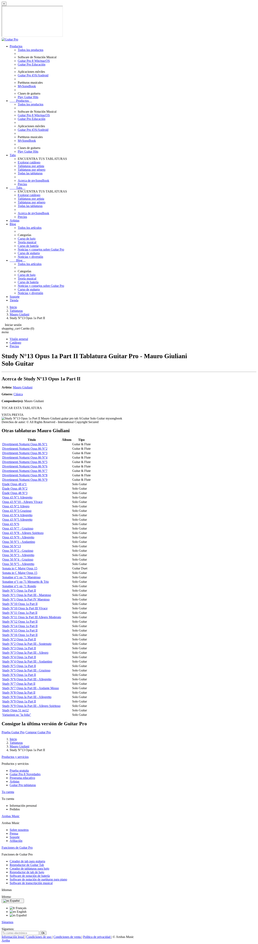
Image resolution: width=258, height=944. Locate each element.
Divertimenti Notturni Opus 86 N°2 (24, 448)
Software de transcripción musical (31, 883)
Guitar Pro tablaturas (23, 785)
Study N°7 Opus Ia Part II (18, 683)
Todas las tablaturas (30, 173)
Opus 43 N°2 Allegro (15, 506)
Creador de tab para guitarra (27, 861)
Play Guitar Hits (28, 97)
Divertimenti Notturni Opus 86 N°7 (24, 471)
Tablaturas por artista (31, 166)
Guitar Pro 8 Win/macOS (34, 60)
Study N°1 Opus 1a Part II (19, 590)
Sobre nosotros (19, 830)
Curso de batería (28, 246)
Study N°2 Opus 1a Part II (19, 639)
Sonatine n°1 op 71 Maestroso (21, 577)
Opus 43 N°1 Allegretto (17, 497)
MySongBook (27, 86)
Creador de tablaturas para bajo (29, 868)
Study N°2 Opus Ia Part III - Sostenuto (26, 643)
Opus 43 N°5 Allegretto (17, 519)
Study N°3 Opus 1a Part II (19, 648)
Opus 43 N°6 (10, 524)
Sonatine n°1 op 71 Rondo (19, 586)
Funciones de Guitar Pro (17, 847)
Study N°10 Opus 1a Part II (19, 604)
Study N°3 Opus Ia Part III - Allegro (25, 652)
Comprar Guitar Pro (38, 732)
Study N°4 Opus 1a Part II (19, 657)
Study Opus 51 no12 (15, 710)
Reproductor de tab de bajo (27, 872)
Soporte (15, 296)
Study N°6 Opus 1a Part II (19, 675)
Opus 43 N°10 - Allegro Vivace (22, 502)
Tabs (13, 155)
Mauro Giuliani (22, 387)
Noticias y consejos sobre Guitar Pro (41, 249)
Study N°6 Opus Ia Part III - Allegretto (26, 679)
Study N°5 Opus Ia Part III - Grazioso (26, 670)
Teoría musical (27, 242)
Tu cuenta (8, 792)
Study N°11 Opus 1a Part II (19, 612)
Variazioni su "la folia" (16, 714)
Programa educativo (22, 778)
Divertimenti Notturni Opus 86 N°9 (24, 479)
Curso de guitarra (29, 253)
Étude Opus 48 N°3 (14, 493)
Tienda (14, 300)
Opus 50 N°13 (11, 546)
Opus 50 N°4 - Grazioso (17, 559)
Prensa (14, 833)
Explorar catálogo (29, 162)
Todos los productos (30, 50)
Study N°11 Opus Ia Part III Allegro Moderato (31, 617)
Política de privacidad (97, 937)
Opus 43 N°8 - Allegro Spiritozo (23, 533)
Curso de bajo (26, 238)
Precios (22, 184)
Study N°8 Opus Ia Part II (18, 692)
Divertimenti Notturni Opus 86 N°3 (24, 453)
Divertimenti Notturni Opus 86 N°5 (24, 462)
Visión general (19, 339)
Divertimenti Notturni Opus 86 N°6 (24, 466)
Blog (13, 224)
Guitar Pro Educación (31, 64)
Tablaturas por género (31, 169)
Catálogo (15, 342)
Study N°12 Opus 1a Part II (19, 621)
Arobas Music (11, 816)
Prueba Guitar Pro (13, 732)
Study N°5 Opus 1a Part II (19, 666)
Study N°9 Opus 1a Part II (19, 701)
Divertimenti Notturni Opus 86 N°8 (24, 475)
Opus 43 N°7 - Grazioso (17, 528)
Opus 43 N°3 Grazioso (16, 510)
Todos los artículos (30, 227)
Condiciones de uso (39, 937)
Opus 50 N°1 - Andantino (18, 541)
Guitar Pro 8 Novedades (25, 774)
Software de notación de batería (30, 875)
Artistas (14, 220)
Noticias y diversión (30, 256)
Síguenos (7, 922)
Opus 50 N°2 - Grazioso (17, 550)
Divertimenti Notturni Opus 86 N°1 (24, 444)
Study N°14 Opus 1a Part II (19, 626)
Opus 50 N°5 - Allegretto (18, 564)
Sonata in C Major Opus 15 (19, 568)
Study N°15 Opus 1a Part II (19, 630)
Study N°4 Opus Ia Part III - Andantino (27, 661)
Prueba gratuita (19, 770)
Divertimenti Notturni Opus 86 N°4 (24, 457)
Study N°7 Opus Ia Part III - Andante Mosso (30, 688)
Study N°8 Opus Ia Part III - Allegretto (26, 697)
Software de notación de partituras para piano (38, 879)
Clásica (18, 394)
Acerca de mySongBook (33, 180)
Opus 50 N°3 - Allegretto (18, 555)
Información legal (13, 937)
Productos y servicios (15, 757)
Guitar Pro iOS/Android (33, 75)
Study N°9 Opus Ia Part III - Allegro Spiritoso (31, 706)
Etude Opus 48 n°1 (14, 484)
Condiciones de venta (67, 937)
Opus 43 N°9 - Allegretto (18, 537)
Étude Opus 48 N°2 (14, 488)
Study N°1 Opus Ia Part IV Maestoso (26, 599)
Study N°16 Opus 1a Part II (19, 635)
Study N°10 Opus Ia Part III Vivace (25, 608)
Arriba (6, 940)
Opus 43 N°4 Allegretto (17, 515)
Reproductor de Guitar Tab (27, 865)
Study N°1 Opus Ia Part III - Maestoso (26, 595)
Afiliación (16, 840)
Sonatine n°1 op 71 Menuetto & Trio (25, 581)
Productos (16, 46)
